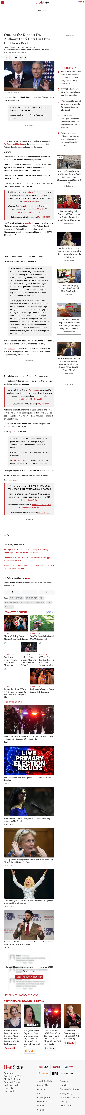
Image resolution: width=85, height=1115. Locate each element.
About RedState (44, 1081)
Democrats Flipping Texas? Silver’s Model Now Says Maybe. (69, 288)
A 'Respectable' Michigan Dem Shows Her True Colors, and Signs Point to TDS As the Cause (28, 860)
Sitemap (64, 1101)
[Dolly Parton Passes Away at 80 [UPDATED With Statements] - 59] (72, 1016)
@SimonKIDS (31, 500)
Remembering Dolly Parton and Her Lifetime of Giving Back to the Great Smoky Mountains (69, 215)
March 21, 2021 (43, 217)
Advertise (64, 1085)
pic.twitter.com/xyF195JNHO (29, 508)
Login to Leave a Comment (29, 977)
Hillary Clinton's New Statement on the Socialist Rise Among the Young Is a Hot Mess (69, 253)
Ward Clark (69, 294)
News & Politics (44, 1101)
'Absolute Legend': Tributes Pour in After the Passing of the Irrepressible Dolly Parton (28, 901)
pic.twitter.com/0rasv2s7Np (29, 212)
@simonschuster (31, 206)
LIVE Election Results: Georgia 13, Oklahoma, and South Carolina (27, 778)
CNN (49, 603)
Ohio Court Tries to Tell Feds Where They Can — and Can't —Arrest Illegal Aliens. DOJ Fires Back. (28, 737)
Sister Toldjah (8, 865)
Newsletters (65, 1105)
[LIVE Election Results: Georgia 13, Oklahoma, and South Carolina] (29, 761)
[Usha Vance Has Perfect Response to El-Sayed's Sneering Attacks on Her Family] (29, 802)
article (14, 432)
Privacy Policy (66, 1093)
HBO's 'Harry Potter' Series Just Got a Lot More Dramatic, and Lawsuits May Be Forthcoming (12, 1037)
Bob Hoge (7, 742)
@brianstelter (41, 192)
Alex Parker (10, 47)
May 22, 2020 (43, 404)
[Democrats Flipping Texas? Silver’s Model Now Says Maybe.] (69, 275)
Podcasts (64, 1081)
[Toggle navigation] (2, 2)
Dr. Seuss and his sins (13, 144)
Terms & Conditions (69, 1089)
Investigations (44, 1097)
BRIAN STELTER (31, 598)
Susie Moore (8, 783)
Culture (40, 1105)
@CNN (31, 192)
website (27, 223)
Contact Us (42, 1085)
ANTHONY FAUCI (16, 598)
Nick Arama (8, 947)
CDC (41, 598)
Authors (41, 1089)
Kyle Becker (69, 186)
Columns (41, 1109)
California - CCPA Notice (70, 1097)
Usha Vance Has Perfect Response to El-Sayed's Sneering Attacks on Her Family (27, 819)
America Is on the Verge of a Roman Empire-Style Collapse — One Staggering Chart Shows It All (69, 177)
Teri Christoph (9, 824)
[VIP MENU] (81, 2)
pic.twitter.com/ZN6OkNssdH (29, 399)
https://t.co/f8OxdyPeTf (36, 209)
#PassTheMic (33, 390)
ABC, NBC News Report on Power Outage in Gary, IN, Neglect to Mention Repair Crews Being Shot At (32, 1038)
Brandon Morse (69, 332)
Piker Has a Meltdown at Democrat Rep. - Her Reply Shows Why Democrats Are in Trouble (28, 943)
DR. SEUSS (9, 607)
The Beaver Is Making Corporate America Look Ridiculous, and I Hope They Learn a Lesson (69, 324)
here (14, 480)
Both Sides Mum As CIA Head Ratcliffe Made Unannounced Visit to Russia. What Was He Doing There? (69, 364)
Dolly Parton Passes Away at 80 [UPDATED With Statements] (72, 1034)
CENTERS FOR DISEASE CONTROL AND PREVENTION (24, 603)
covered (11, 349)
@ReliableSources (30, 201)
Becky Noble (69, 223)
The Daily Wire (19, 460)
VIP (38, 1093)
